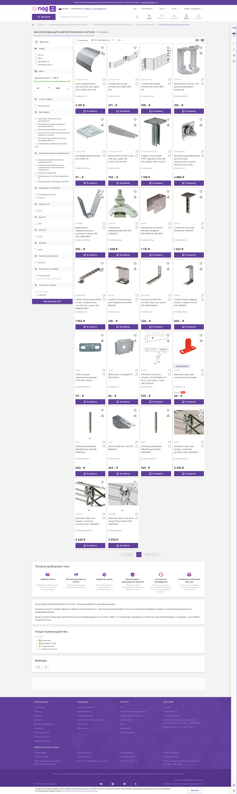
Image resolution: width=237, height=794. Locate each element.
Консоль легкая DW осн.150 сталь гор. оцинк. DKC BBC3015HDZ (153, 302)
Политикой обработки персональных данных (80, 791)
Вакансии (38, 716)
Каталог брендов (41, 732)
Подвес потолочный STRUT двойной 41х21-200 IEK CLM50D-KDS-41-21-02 (153, 158)
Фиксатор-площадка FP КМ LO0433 (120, 376)
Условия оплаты (84, 711)
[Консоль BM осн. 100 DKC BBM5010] (123, 422)
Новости (37, 711)
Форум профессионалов (131, 716)
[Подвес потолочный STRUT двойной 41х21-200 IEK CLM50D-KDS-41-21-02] (156, 131)
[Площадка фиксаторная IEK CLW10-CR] (90, 131)
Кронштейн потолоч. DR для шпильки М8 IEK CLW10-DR (186, 86)
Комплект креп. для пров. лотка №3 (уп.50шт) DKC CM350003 (121, 521)
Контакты (38, 720)
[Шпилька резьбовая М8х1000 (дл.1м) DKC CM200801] (156, 422)
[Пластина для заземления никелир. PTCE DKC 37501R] (90, 347)
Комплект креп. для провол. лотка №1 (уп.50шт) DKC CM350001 (186, 449)
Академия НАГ (126, 720)
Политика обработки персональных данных (183, 784)
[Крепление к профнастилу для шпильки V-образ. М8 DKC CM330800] (90, 203)
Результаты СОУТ (41, 737)
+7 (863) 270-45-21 (84, 757)
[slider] (35, 81)
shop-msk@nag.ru (100, 9)
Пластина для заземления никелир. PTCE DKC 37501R (86, 377)
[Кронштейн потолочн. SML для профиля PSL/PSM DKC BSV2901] (156, 203)
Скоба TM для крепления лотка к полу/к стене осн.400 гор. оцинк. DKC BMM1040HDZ (88, 304)
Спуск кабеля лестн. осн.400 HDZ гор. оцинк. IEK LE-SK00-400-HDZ (87, 86)
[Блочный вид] (197, 40)
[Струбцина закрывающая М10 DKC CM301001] (123, 203)
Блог (135, 9)
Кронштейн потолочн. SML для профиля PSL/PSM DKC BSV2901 (152, 230)
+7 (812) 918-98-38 (171, 757)
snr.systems (125, 728)
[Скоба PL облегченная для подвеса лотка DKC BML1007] (123, 275)
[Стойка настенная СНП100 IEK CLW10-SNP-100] (156, 59)
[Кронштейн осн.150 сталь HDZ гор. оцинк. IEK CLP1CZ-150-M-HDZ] (123, 131)
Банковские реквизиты (44, 724)
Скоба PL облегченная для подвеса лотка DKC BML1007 (120, 302)
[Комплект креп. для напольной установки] (189, 347)
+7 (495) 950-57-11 (76, 9)
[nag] (135, 783)
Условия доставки (85, 716)
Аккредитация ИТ (41, 741)
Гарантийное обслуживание (90, 720)
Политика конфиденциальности (188, 780)
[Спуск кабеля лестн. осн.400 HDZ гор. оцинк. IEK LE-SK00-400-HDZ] (90, 59)
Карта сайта (83, 728)
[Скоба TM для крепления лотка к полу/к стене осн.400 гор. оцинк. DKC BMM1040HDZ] (90, 275)
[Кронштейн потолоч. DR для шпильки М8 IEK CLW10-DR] (189, 59)
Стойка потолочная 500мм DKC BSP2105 (184, 229)
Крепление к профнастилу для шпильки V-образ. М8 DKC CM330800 (86, 232)
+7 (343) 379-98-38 (41, 757)
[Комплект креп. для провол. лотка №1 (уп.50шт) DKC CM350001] (189, 422)
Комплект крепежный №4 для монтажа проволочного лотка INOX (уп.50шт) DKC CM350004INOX (187, 160)
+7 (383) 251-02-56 (127, 757)
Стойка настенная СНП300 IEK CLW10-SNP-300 (120, 86)
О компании (39, 707)
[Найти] (137, 16)
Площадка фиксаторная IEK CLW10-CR (87, 157)
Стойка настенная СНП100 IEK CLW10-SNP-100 (152, 86)
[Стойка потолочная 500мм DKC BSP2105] (189, 203)
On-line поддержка (85, 707)
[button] (118, 2)
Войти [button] (186, 18)
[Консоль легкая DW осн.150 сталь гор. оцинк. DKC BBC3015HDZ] (156, 275)
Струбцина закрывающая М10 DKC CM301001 (120, 230)
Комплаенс (82, 724)
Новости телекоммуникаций (133, 711)
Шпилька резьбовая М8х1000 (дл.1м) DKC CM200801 (151, 449)
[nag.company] (101, 783)
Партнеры (38, 728)
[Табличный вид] (202, 40)
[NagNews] (124, 783)
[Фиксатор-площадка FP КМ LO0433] (123, 347)
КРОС (122, 724)
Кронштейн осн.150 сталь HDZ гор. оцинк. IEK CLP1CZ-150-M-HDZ (121, 158)
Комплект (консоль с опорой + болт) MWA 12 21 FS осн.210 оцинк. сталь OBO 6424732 (153, 379)
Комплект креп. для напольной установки (185, 376)
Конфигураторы (127, 732)
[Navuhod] (112, 783)
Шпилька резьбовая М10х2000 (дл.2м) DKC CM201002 (86, 449)
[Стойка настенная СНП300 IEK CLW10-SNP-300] (123, 59)
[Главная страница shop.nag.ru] (44, 8)
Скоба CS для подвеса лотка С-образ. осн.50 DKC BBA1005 (185, 302)
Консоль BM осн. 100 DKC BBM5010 (120, 448)
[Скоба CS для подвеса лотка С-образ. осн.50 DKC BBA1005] (189, 275)
